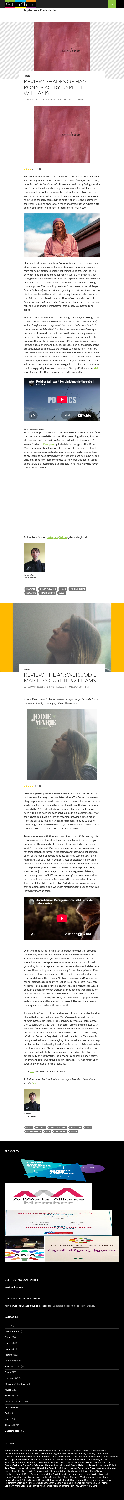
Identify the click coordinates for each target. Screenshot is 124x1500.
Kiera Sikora (96, 1471)
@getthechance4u (14, 1287)
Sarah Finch (70, 1482)
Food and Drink (13, 1366)
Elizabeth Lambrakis (62, 1459)
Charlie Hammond (14, 1456)
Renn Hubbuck (62, 1479)
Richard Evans (104, 1479)
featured (30, 589)
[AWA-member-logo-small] (48, 1196)
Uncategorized (12, 1430)
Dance (8, 1343)
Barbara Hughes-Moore (76, 1450)
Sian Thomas (102, 1482)
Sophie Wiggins (12, 1485)
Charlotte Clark (32, 1456)
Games (8, 1372)
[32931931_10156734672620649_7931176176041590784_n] (58, 1222)
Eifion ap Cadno (13, 1459)
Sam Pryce (28, 1482)
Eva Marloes (67, 1462)
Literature (10, 1378)
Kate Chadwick (36, 1471)
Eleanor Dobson (29, 1459)
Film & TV (10, 1360)
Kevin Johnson (82, 1471)
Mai (95, 368)
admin (8, 1450)
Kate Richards (52, 1471)
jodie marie (75, 1128)
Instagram (52, 537)
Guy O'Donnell (36, 1465)
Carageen (48, 444)
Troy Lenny (80, 1485)
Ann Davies (58, 1450)
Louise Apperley (13, 1476)
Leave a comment (76, 99)
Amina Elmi (32, 1450)
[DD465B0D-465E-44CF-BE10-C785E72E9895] (62, 1248)
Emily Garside (12, 1462)
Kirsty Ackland (31, 1474)
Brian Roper (102, 1453)
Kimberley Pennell (14, 1474)
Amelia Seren (18, 1450)
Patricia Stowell (13, 1479)
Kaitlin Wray (111, 1468)
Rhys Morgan (76, 1479)
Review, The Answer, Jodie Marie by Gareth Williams (60, 677)
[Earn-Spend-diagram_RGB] (62, 1169)
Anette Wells (44, 1450)
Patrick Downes (29, 1479)
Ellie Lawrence (80, 1459)
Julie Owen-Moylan (94, 1468)
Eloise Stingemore (98, 1459)
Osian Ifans (102, 1476)
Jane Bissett (11, 1468)
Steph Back (26, 1485)
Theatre (9, 1424)
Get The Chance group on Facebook (31, 1305)
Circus (8, 1337)
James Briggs (95, 1465)
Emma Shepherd (52, 1462)
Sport (7, 1419)
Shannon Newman (86, 1482)
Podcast (9, 1413)
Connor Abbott (64, 1456)
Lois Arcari (102, 1474)
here (32, 1071)
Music (27, 76)
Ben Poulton (27, 1453)
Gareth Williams (53, 99)
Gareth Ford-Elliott (83, 1462)
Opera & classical (13, 1401)
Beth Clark (39, 1453)
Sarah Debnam (56, 1482)
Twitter (63, 537)
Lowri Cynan (28, 1476)
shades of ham (48, 593)
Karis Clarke (11, 1471)
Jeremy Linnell (36, 1468)
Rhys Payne (90, 1479)
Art (6, 1325)
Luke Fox (39, 1476)
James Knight (109, 1465)
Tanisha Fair (68, 1485)
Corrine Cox (79, 1456)
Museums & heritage (15, 1383)
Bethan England (53, 1453)
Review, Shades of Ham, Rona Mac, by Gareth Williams (56, 87)
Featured (9, 1348)
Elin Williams (45, 1459)
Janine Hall (23, 1468)
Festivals (9, 1354)
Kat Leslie (23, 1471)
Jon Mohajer (61, 1468)
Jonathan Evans (76, 1468)
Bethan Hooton (69, 1453)
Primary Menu (120, 4)
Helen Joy (83, 1465)
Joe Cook (49, 1468)
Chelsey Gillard (48, 1456)
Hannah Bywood (53, 1465)
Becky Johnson (12, 1453)
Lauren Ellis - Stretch (50, 1474)
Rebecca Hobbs (46, 1479)
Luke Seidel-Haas (53, 1476)
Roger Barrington (13, 1482)
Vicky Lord (91, 1485)
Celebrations (11, 1331)
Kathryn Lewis (66, 1471)
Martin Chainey (88, 1476)
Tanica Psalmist (53, 1485)
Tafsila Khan (39, 1485)
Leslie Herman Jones (71, 1474)
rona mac (31, 593)
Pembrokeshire (78, 589)
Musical (9, 1395)
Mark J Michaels (71, 1476)
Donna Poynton (110, 1456)
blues (29, 1128)
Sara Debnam (41, 1482)
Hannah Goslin (69, 1465)
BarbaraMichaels (97, 1450)
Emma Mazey (36, 1462)
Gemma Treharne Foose (17, 1465)
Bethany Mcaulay (86, 1453)
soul (48, 1131)
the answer (60, 1131)
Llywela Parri (89, 1474)
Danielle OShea (94, 1456)
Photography (11, 1407)
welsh (62, 593)
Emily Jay (24, 1462)
